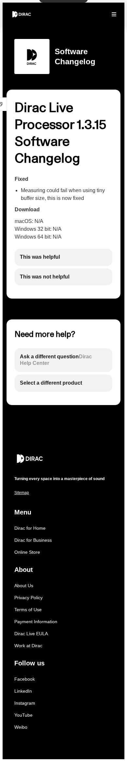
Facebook (24, 679)
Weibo (20, 727)
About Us (23, 585)
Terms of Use (28, 609)
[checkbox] (63, 257)
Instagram (24, 703)
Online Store (27, 552)
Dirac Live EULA (31, 633)
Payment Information (35, 621)
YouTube (23, 715)
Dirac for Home (30, 528)
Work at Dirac (28, 645)
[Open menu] (114, 14)
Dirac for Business (33, 540)
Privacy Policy (28, 597)
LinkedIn (23, 691)
